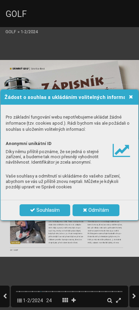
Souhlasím (47, 210)
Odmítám (98, 210)
